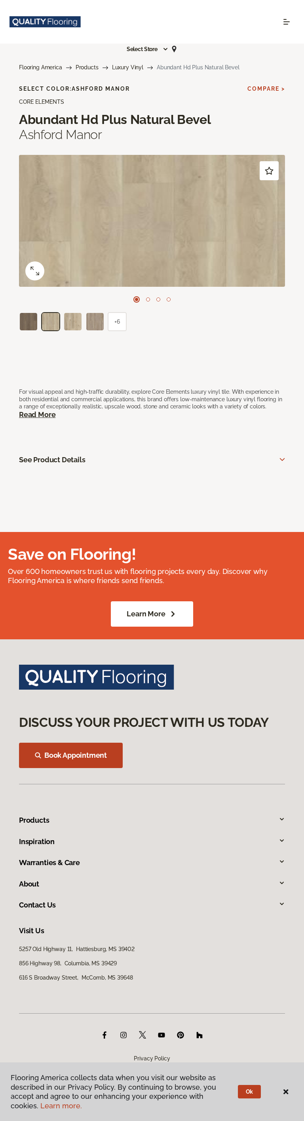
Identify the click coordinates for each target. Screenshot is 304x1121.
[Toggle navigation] (286, 22)
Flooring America (40, 67)
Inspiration (37, 841)
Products (87, 67)
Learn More (146, 614)
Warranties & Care (49, 862)
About (29, 884)
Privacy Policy (152, 1058)
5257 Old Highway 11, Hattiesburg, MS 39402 (77, 949)
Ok (249, 1092)
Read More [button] (37, 414)
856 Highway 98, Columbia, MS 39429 (68, 963)
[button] (148, 49)
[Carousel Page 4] (169, 299)
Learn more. (61, 1106)
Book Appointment (75, 755)
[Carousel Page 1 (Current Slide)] (136, 299)
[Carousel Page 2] (148, 299)
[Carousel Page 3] (158, 299)
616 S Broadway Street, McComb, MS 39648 (76, 977)
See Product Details (52, 460)
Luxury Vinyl (127, 67)
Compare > (266, 89)
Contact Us (37, 905)
